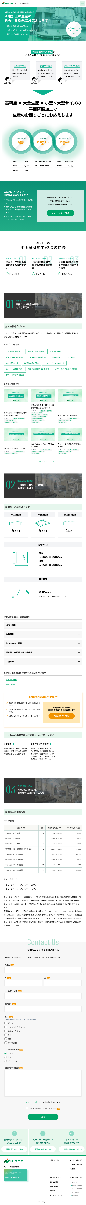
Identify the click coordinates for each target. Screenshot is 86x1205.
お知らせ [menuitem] (52, 1191)
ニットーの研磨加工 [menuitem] (77, 1189)
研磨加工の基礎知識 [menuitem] (77, 1185)
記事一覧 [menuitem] (74, 1182)
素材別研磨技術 (12, 363)
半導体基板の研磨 (31, 363)
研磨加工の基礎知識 (36, 351)
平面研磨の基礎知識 (38, 357)
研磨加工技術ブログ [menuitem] (76, 1178)
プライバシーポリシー (33, 1102)
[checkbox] (43, 1033)
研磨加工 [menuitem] (72, 1169)
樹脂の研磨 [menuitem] (75, 1195)
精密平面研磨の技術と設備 (38, 369)
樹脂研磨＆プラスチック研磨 (63, 357)
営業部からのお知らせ (15, 357)
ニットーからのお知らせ (54, 363)
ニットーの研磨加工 (14, 351)
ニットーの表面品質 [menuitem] (76, 1164)
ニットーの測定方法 (14, 369)
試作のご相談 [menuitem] (54, 1182)
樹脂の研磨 (10, 684)
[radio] (43, 1053)
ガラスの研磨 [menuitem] (75, 1192)
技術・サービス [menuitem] (54, 1160)
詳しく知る (14, 273)
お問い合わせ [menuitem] (54, 1186)
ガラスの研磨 (55, 351)
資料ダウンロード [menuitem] (55, 1178)
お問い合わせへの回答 (15, 374)
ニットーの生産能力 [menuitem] (76, 1160)
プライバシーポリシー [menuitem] (56, 1195)
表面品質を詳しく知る (61, 716)
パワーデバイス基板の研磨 (66, 369)
